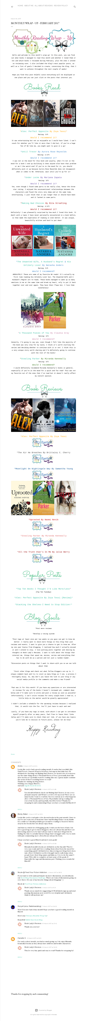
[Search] (74, 6)
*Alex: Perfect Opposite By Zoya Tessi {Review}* (43, 598)
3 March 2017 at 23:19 (36, 814)
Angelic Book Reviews (32, 786)
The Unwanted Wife (28, 262)
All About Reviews (44, 6)
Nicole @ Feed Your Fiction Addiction (32, 872)
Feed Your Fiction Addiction (35, 884)
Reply (20, 809)
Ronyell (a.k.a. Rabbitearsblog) (29, 906)
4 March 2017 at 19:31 (49, 887)
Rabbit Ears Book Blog (33, 920)
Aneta (20, 766)
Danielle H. (22, 938)
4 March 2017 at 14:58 (49, 789)
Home (20, 6)
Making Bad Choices (33, 203)
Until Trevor (29, 152)
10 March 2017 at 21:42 (49, 923)
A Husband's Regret (52, 262)
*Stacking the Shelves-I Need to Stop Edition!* (43, 604)
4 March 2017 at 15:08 (49, 843)
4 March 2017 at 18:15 (55, 872)
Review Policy (61, 6)
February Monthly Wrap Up (36, 916)
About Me (28, 6)
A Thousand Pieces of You (34, 333)
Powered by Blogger (45, 1010)
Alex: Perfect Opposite (34, 131)
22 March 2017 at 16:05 (49, 947)
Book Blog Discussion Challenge (33, 878)
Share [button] (13, 754)
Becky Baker (23, 814)
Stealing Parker (30, 359)
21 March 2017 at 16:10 (34, 938)
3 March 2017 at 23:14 (30, 766)
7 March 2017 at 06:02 (49, 906)
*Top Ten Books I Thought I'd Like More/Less (43, 589)
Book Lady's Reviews (32, 789)
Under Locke (32, 177)
